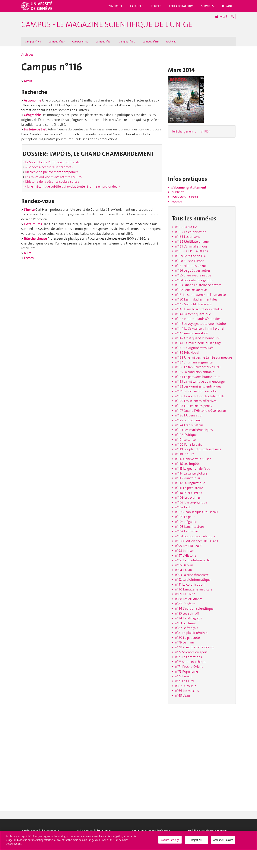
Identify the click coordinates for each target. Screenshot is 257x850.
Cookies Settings (170, 840)
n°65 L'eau (182, 695)
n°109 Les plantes (188, 497)
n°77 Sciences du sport (191, 652)
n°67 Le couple (185, 686)
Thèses (29, 258)
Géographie (32, 115)
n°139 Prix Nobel (187, 352)
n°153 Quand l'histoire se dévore (198, 285)
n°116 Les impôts (187, 463)
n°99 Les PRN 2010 (188, 545)
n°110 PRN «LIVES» (188, 492)
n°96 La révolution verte (192, 560)
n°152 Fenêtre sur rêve (191, 290)
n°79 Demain (184, 642)
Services (207, 6)
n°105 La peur (185, 517)
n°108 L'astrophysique (191, 502)
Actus (28, 81)
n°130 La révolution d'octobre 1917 (199, 396)
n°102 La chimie (186, 531)
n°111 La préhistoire (189, 488)
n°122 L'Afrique (186, 434)
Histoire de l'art (35, 129)
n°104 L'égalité (186, 521)
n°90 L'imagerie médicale (193, 589)
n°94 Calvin (183, 570)
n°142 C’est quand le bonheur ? (197, 338)
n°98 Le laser (184, 550)
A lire (27, 253)
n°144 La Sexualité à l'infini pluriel (199, 328)
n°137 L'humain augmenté (194, 362)
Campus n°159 (151, 41)
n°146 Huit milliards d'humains (198, 318)
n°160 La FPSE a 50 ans (191, 251)
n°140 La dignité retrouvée (194, 348)
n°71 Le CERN (184, 681)
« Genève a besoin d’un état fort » (48, 167)
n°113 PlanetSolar (187, 478)
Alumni (226, 6)
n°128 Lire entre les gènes (193, 405)
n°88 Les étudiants (188, 599)
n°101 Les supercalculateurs (195, 536)
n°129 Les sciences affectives (196, 401)
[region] (128, 840)
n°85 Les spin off (187, 613)
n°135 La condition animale (194, 372)
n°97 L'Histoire (185, 555)
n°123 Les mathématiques (194, 430)
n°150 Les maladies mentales (196, 299)
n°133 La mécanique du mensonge (200, 381)
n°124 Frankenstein (189, 425)
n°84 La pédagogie (188, 618)
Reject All (196, 840)
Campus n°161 (103, 41)
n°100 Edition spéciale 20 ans (196, 541)
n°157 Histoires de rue (191, 265)
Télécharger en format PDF (191, 131)
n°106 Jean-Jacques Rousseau (196, 512)
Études (156, 6)
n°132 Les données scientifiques (198, 386)
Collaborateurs (181, 6)
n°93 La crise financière (192, 575)
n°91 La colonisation (190, 584)
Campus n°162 (80, 41)
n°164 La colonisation (190, 232)
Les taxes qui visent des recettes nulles (53, 177)
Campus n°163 (57, 41)
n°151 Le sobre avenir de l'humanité (200, 294)
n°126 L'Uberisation (189, 415)
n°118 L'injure (184, 454)
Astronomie (32, 100)
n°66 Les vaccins (187, 690)
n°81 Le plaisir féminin (191, 632)
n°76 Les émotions (188, 657)
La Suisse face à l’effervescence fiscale (52, 162)
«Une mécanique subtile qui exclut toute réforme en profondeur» (72, 186)
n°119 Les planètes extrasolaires (198, 449)
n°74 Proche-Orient (189, 666)
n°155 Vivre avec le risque (193, 275)
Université (115, 6)
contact (176, 202)
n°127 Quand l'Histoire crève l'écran (200, 410)
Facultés (136, 6)
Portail (222, 16)
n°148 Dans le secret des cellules (198, 309)
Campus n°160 (127, 41)
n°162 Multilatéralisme (192, 241)
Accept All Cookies (223, 840)
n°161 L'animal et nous (191, 246)
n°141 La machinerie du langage (198, 343)
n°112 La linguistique (190, 483)
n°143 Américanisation (191, 333)
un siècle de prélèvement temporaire (51, 172)
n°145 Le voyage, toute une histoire (200, 323)
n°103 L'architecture (189, 526)
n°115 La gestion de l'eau (192, 468)
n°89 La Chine (185, 594)
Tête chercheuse (35, 238)
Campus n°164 (33, 41)
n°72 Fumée (183, 676)
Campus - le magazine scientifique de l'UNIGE (106, 24)
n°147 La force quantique (193, 314)
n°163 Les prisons (187, 236)
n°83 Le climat (185, 623)
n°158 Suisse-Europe (189, 261)
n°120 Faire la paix (188, 444)
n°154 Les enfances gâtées (194, 280)
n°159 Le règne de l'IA (190, 256)
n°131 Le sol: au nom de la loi (196, 391)
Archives (171, 41)
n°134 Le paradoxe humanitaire (197, 377)
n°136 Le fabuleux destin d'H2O (198, 367)
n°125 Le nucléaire (188, 420)
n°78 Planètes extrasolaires (195, 647)
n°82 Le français (186, 628)
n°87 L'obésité (185, 604)
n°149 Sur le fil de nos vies (194, 304)
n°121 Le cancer (186, 439)
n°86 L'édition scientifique (194, 608)
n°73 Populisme (186, 671)
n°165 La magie (186, 227)
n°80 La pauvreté (187, 637)
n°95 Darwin (184, 565)
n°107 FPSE (183, 507)
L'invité (29, 209)
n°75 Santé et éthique (190, 661)
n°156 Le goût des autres (193, 270)
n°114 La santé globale (191, 473)
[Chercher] (232, 16)
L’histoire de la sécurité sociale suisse (51, 181)
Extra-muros (33, 224)
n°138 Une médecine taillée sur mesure (203, 357)
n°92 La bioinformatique (193, 579)
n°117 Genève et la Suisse (193, 459)
